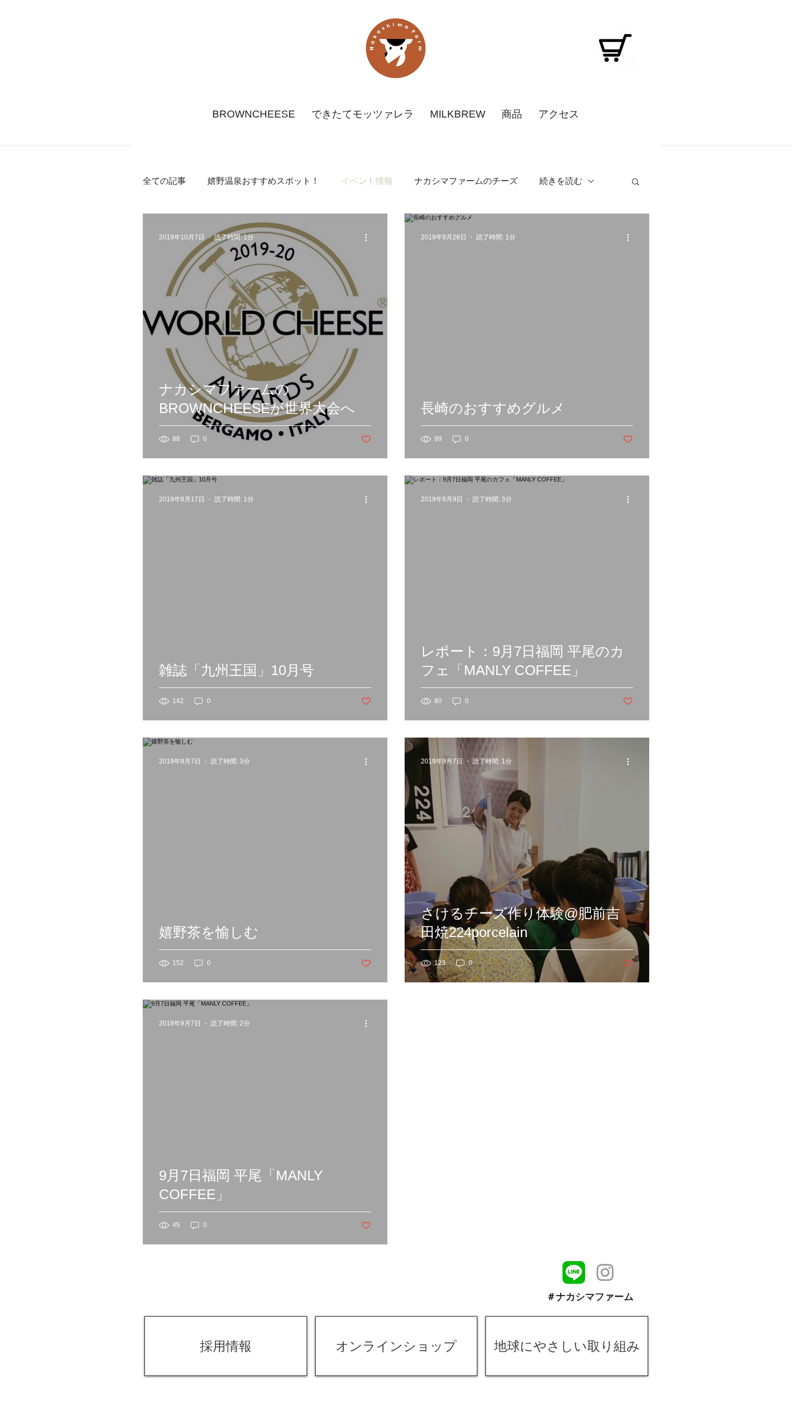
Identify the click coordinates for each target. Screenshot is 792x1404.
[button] (635, 182)
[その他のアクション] (369, 237)
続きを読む (560, 180)
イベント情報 (367, 180)
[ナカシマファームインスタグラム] (605, 1272)
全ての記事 (164, 180)
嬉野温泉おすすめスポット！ (263, 180)
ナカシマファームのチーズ (466, 180)
